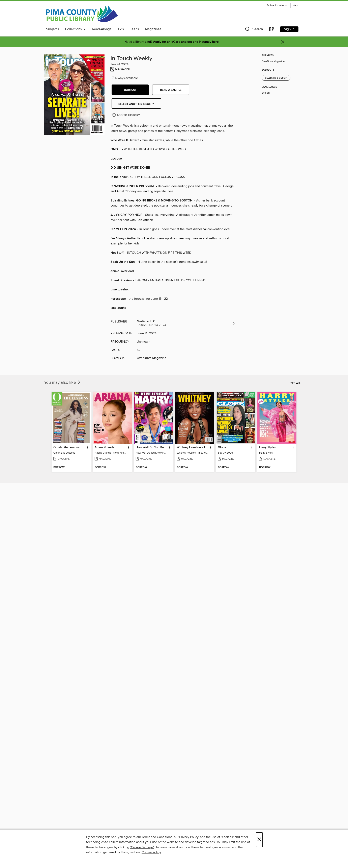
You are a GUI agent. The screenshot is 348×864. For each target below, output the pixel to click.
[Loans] (272, 30)
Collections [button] (74, 29)
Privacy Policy (188, 837)
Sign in (289, 29)
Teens (134, 29)
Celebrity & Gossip (276, 78)
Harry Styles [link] (267, 447)
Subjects (52, 29)
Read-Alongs (101, 29)
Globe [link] (222, 447)
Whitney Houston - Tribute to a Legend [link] (192, 447)
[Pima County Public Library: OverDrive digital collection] (82, 14)
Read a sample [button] (170, 90)
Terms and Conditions (157, 837)
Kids (120, 29)
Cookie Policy (151, 852)
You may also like (60, 382)
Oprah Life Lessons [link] (66, 447)
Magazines (153, 29)
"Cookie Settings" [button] (142, 847)
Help (295, 5)
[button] (276, 5)
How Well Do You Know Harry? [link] (151, 447)
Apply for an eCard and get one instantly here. (186, 42)
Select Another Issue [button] (134, 104)
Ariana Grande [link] (104, 447)
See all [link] (295, 383)
